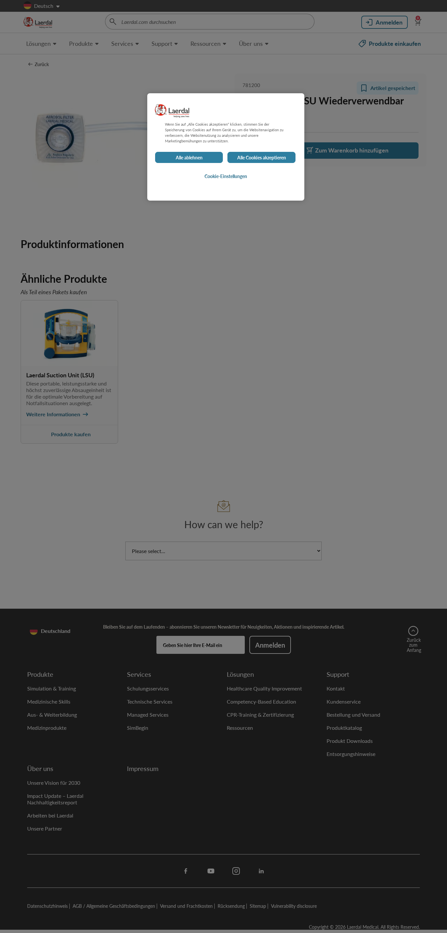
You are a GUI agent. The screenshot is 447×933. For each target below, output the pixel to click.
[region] (225, 147)
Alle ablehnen (189, 157)
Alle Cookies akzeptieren (261, 157)
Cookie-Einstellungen (226, 176)
